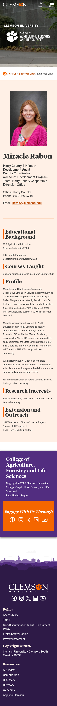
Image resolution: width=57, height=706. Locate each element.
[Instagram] (20, 521)
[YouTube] (44, 521)
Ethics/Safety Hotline (15, 634)
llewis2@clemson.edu (27, 203)
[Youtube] (42, 600)
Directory (8, 685)
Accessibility (10, 615)
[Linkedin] (35, 600)
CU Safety (9, 680)
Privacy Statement (14, 639)
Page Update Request (17, 495)
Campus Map (11, 675)
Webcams (9, 690)
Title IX (7, 620)
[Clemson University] (15, 5)
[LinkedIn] (36, 521)
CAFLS (12, 73)
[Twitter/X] (28, 600)
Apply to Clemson (13, 695)
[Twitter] (28, 520)
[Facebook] (12, 521)
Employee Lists (27, 73)
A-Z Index (9, 670)
